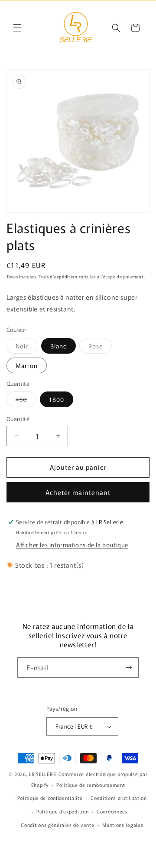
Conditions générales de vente (57, 824)
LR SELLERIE (43, 773)
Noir (26, 347)
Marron (27, 365)
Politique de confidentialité (50, 797)
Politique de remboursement (90, 784)
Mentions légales (122, 824)
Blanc (58, 345)
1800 (56, 399)
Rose (100, 347)
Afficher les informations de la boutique (72, 544)
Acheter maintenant (78, 492)
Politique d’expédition (62, 811)
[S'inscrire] (128, 667)
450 (26, 401)
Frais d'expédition (58, 276)
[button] (17, 27)
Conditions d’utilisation (119, 797)
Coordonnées (112, 811)
